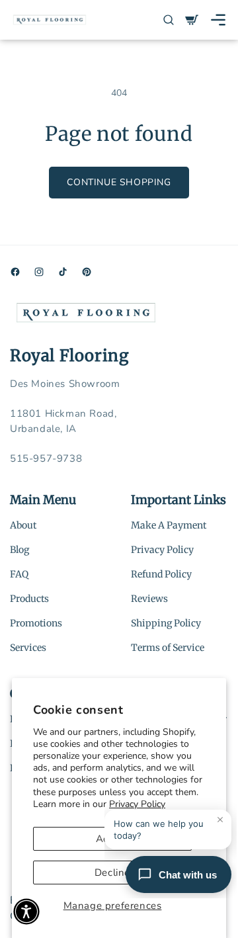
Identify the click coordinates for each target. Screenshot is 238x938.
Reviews (149, 599)
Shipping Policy (166, 623)
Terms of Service (167, 648)
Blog (19, 550)
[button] (218, 20)
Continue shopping (119, 182)
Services (28, 648)
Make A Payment (168, 525)
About (23, 525)
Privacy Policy (162, 550)
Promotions (36, 623)
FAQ (19, 574)
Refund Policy (161, 574)
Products (29, 599)
